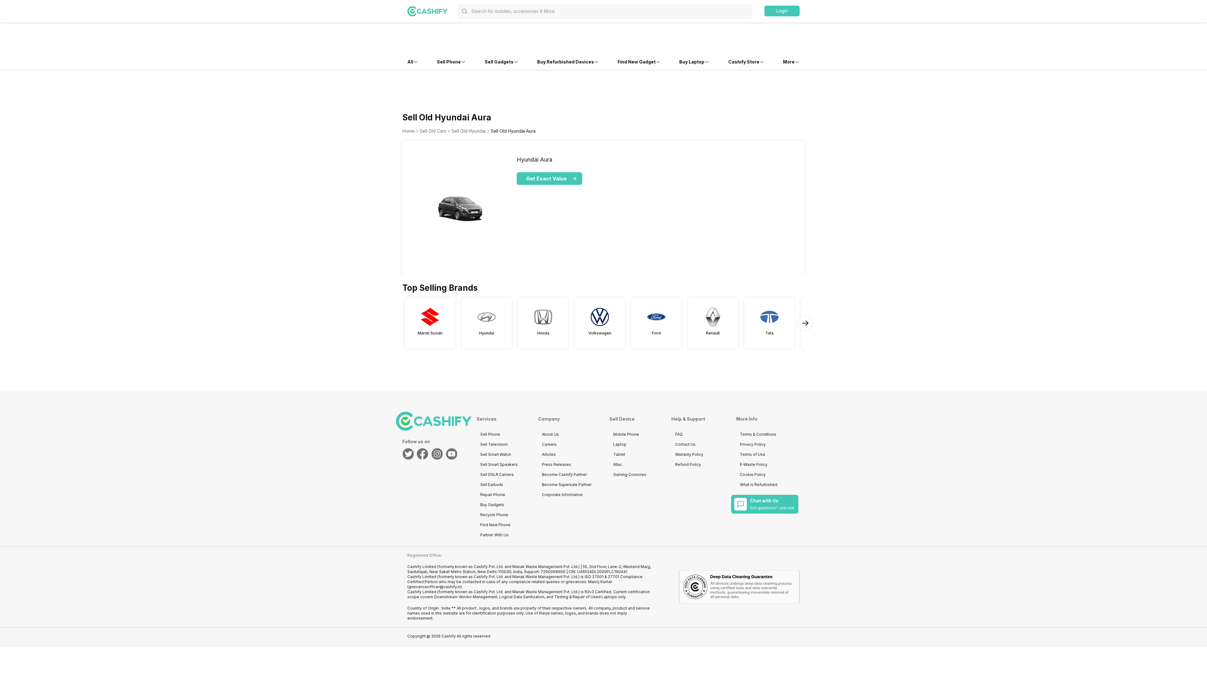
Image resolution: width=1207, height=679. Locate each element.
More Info (747, 419)
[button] (782, 11)
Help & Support (688, 419)
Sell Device (622, 419)
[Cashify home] (432, 11)
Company (549, 419)
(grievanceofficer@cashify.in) (434, 586)
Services (487, 419)
